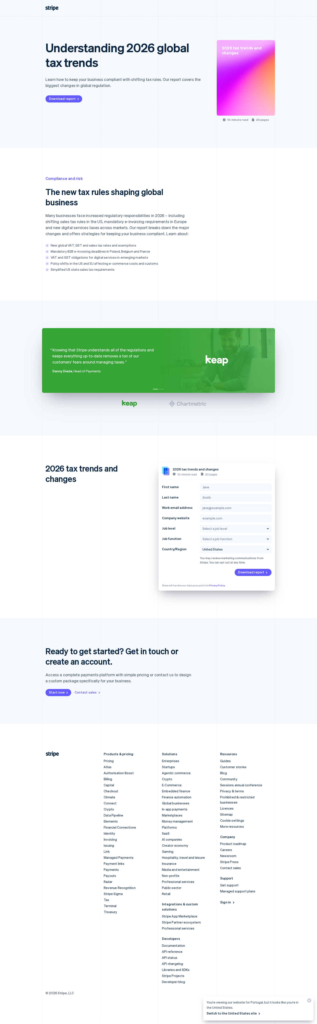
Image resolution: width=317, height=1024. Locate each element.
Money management (177, 821)
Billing (108, 779)
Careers (226, 850)
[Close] (309, 1001)
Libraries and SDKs (176, 969)
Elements (111, 821)
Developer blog (173, 982)
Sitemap (226, 814)
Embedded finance (176, 791)
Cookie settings (232, 820)
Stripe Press (229, 862)
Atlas (107, 767)
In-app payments (174, 809)
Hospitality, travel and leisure (183, 857)
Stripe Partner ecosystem (181, 922)
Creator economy (175, 845)
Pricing (109, 761)
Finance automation (176, 797)
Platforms (169, 827)
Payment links (114, 863)
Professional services (178, 881)
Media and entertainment (181, 869)
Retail (166, 894)
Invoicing (110, 839)
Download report (62, 98)
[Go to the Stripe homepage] (50, 754)
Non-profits (170, 875)
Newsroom (228, 856)
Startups (168, 767)
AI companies (172, 839)
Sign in (225, 902)
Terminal (110, 906)
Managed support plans (237, 891)
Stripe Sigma (113, 894)
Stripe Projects (173, 976)
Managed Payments (118, 857)
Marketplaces (172, 815)
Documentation (173, 945)
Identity (109, 833)
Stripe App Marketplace (179, 916)
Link (107, 851)
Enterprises (170, 761)
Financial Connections (120, 827)
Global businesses (175, 803)
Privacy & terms (232, 791)
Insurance (169, 863)
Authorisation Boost (119, 773)
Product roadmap (233, 844)
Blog (223, 773)
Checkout (111, 791)
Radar (108, 881)
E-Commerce (172, 785)
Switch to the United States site (232, 1013)
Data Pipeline (113, 815)
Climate (109, 797)
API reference (172, 951)
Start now (57, 692)
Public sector (172, 888)
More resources (232, 826)
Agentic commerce (176, 773)
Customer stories (233, 767)
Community (228, 779)
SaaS (165, 833)
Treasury (110, 912)
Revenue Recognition (120, 888)
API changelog (172, 963)
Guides (225, 761)
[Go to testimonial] (155, 389)
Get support (229, 885)
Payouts (110, 875)
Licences (227, 808)
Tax (106, 900)
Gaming (167, 851)
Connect (110, 803)
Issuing (109, 845)
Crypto (109, 809)
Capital (109, 785)
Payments (111, 869)
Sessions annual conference (241, 785)
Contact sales (86, 692)
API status (169, 957)
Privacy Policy (217, 585)
